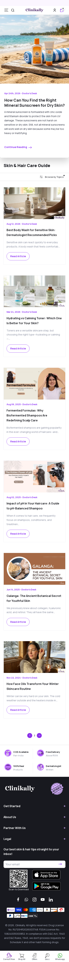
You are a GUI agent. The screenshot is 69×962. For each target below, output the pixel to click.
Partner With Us (15, 828)
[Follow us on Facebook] (18, 900)
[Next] (39, 735)
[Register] (60, 864)
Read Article (18, 256)
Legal (7, 839)
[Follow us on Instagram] (34, 900)
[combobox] (12, 10)
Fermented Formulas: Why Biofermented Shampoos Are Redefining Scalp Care (27, 415)
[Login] (54, 10)
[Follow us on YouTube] (43, 900)
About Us (10, 817)
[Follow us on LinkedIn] (51, 900)
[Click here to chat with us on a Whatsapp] (26, 900)
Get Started (12, 806)
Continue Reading (16, 147)
